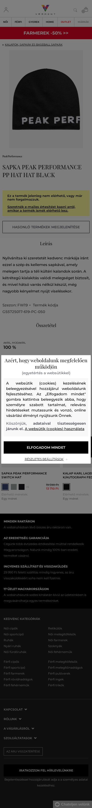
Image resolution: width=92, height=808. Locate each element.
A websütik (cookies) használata (54, 428)
